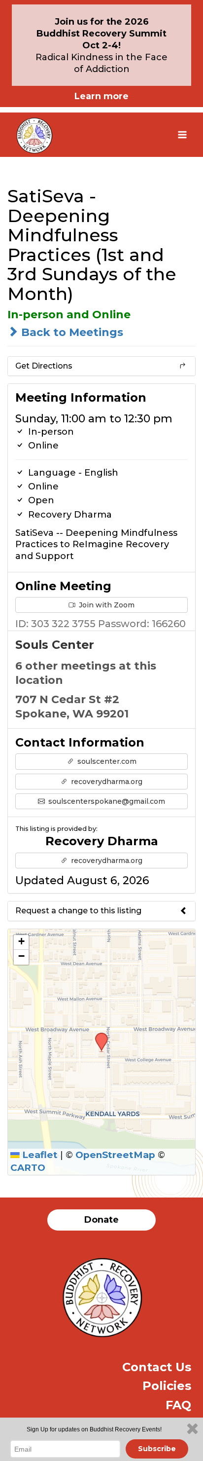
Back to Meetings (70, 332)
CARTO (27, 1167)
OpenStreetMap (115, 1155)
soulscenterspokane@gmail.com (105, 801)
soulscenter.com (105, 761)
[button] (98, 1036)
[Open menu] (182, 134)
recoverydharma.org (105, 781)
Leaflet (39, 1155)
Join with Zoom (106, 604)
